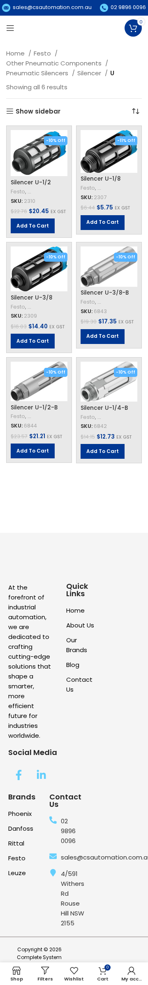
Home (16, 53)
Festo (43, 53)
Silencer (90, 73)
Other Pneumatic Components (54, 63)
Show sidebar (38, 111)
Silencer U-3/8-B (105, 293)
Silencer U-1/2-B (34, 407)
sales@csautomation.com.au (52, 7)
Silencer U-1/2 (31, 182)
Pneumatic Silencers (38, 73)
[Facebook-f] (18, 774)
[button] (33, 225)
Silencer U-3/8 (31, 298)
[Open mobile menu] (10, 28)
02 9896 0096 (128, 7)
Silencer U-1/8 (100, 179)
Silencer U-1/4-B (104, 408)
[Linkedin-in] (41, 774)
